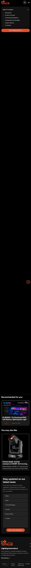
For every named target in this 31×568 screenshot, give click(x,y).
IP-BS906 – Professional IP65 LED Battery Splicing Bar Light (15, 413)
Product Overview (10, 15)
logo (5, 2)
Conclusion (8, 25)
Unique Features (9, 22)
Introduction (8, 12)
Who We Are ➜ (5, 558)
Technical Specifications (11, 17)
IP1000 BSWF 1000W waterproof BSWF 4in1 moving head (15, 452)
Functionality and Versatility (12, 20)
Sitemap (27, 563)
